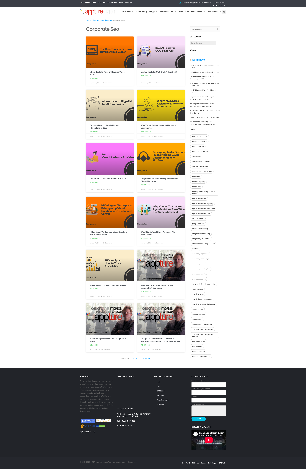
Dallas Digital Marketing (202, 171)
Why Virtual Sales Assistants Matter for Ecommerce (204, 84)
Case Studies (212, 12)
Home (88, 20)
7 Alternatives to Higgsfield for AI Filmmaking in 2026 (202, 77)
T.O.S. (159, 386)
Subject (194, 396)
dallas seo (196, 177)
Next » (147, 358)
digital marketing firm (201, 214)
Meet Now (128, 2)
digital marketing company (203, 209)
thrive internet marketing (202, 329)
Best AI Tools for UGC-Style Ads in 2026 (159, 72)
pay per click (197, 284)
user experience (198, 341)
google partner (198, 224)
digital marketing (199, 199)
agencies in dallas (199, 136)
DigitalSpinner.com (87, 432)
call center (196, 156)
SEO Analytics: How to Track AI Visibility (108, 285)
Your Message (197, 404)
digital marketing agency (202, 204)
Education (102, 2)
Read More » (95, 78)
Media (199, 12)
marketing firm (198, 264)
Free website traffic (125, 409)
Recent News (198, 60)
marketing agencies (200, 254)
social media (197, 319)
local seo (195, 249)
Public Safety (90, 2)
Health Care (112, 2)
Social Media (183, 12)
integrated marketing (201, 234)
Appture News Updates (102, 20)
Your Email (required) (200, 389)
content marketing (200, 166)
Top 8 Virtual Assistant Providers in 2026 (108, 179)
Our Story (126, 12)
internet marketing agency (203, 244)
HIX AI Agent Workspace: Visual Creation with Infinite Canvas (202, 105)
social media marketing (202, 324)
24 (143, 358)
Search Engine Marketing (202, 299)
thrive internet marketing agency (202, 335)
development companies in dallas (203, 193)
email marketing (199, 219)
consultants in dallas (201, 161)
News (121, 2)
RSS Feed (160, 391)
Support (160, 395)
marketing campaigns (201, 259)
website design (198, 351)
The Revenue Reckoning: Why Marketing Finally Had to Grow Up (202, 122)
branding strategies (200, 151)
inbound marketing (200, 229)
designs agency (198, 182)
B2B (82, 2)
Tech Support (163, 400)
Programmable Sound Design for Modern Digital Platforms (202, 98)
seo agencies (197, 309)
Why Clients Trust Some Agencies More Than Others (205, 111)
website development (201, 356)
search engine (198, 294)
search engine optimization (203, 304)
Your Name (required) (200, 381)
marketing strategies (201, 269)
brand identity (198, 146)
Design (152, 12)
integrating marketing (201, 239)
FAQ (158, 382)
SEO (193, 12)
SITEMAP (160, 404)
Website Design (166, 12)
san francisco (197, 289)
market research (199, 279)
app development (199, 141)
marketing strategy (200, 274)
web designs (197, 346)
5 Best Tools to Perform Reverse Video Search (204, 66)
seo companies (198, 314)
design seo (196, 187)
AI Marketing (141, 12)
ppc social (211, 284)
